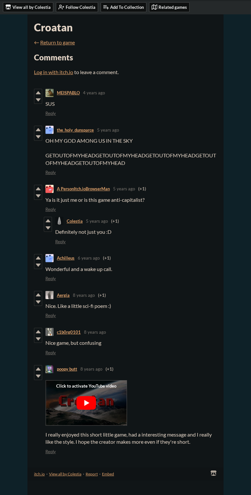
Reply (50, 113)
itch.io (39, 473)
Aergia (63, 295)
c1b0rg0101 (69, 332)
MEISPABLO (68, 92)
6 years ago (89, 258)
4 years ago (94, 92)
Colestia (75, 221)
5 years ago (108, 130)
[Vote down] (38, 100)
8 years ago (84, 295)
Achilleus (66, 258)
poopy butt (67, 369)
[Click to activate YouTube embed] (86, 403)
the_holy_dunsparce (75, 130)
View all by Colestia (65, 473)
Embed (108, 473)
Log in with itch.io (53, 72)
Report (92, 473)
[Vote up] (38, 92)
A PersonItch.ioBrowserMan (83, 188)
